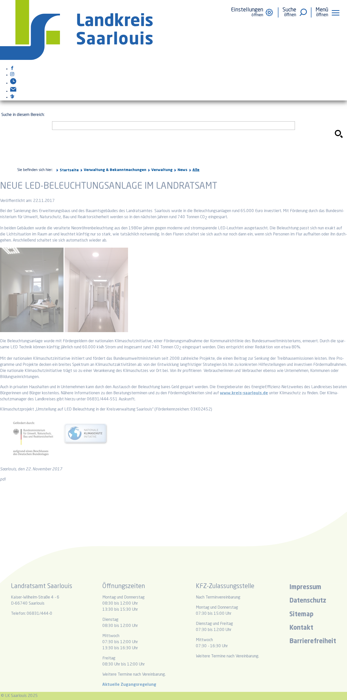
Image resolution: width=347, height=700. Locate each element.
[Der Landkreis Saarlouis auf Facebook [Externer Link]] (12, 69)
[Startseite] (76, 59)
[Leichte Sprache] (12, 97)
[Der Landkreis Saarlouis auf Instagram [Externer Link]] (12, 75)
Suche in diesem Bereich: (22, 115)
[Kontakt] (13, 91)
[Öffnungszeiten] (13, 83)
